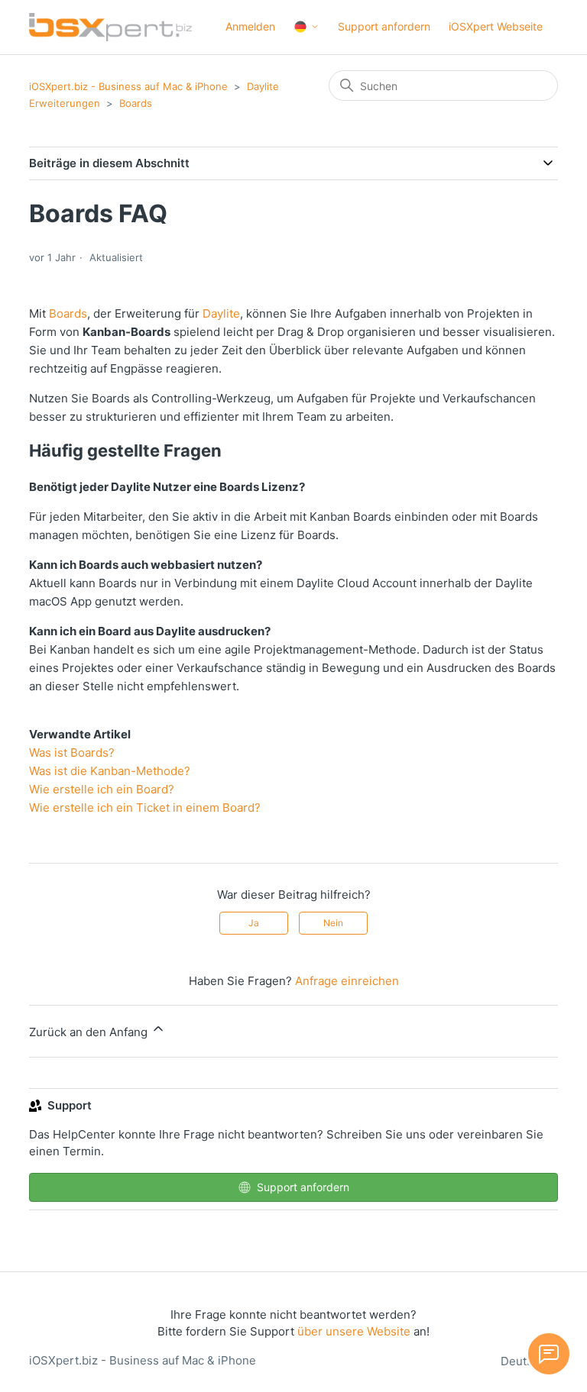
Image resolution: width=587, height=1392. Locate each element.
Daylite (221, 313)
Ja (253, 923)
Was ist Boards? (72, 752)
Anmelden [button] (250, 26)
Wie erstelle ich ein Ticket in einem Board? (145, 807)
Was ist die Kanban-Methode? (109, 771)
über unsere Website (353, 1331)
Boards (135, 103)
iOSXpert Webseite (496, 26)
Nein (333, 923)
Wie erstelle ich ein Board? (101, 789)
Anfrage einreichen (347, 981)
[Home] (110, 27)
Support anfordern (384, 26)
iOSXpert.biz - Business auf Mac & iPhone (128, 86)
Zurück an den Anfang (90, 1032)
